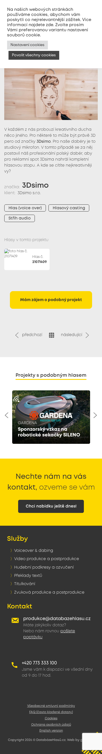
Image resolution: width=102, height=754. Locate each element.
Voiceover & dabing (33, 550)
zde (49, 25)
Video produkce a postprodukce (46, 559)
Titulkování (24, 584)
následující (72, 335)
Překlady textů (28, 575)
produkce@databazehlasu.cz (57, 619)
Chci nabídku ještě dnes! (51, 506)
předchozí (31, 335)
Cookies (51, 718)
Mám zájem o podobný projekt (51, 300)
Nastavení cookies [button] (27, 45)
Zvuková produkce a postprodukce (49, 592)
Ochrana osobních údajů (51, 724)
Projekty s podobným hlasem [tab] (51, 375)
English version (51, 730)
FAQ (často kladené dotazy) (51, 712)
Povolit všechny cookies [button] (34, 55)
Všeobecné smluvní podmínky (51, 706)
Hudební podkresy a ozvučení (44, 567)
